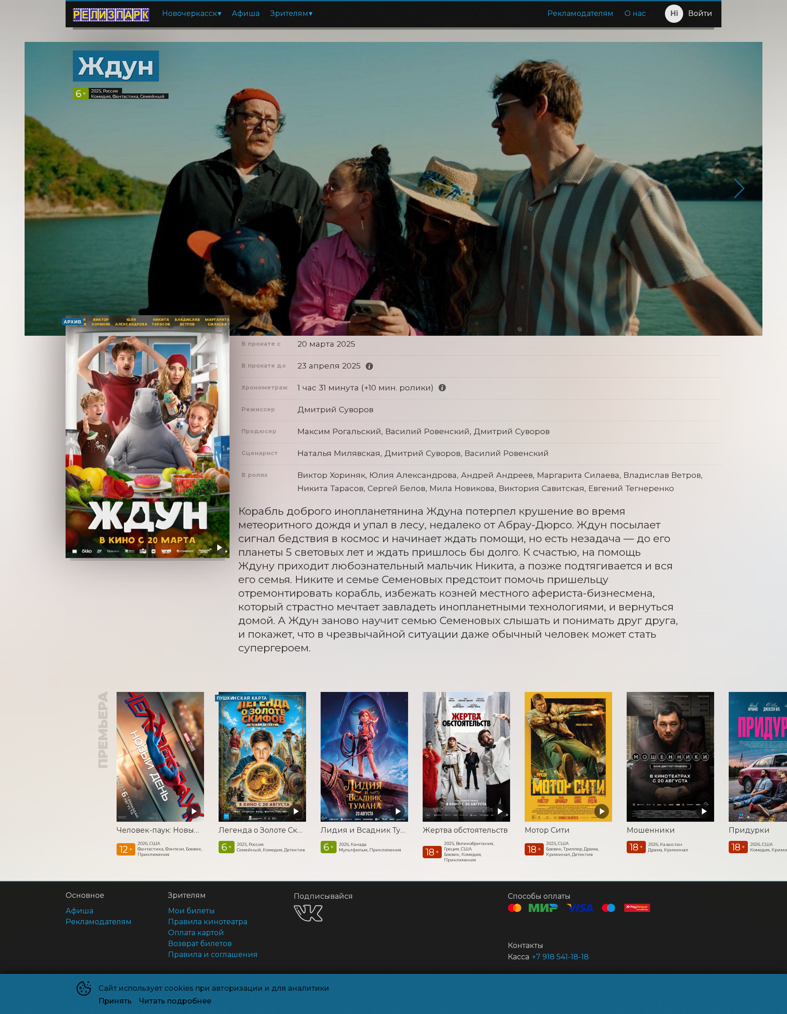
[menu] (404, 13)
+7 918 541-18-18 (560, 957)
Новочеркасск (189, 13)
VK (308, 913)
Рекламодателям (580, 13)
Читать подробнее (175, 1001)
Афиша (246, 13)
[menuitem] (191, 13)
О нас (635, 13)
